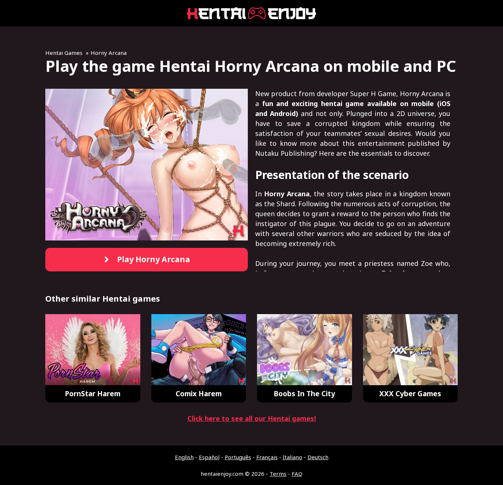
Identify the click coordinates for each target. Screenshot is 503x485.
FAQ (297, 473)
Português (238, 457)
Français (267, 457)
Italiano (292, 457)
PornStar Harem (92, 393)
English (184, 457)
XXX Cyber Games (410, 393)
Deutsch (317, 457)
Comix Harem (199, 393)
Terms (278, 473)
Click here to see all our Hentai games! (251, 418)
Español (209, 457)
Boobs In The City (304, 393)
